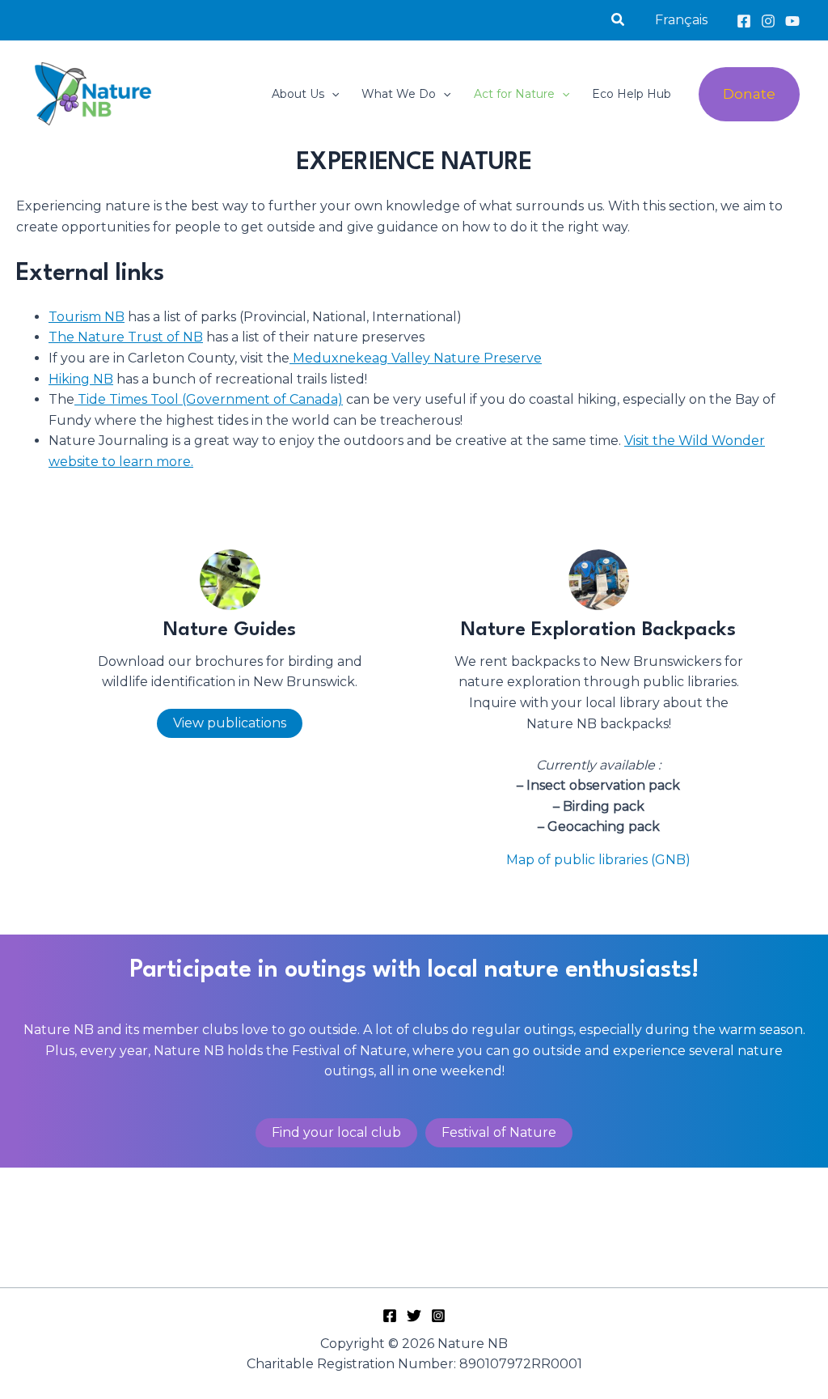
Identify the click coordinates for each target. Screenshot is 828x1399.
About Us (298, 94)
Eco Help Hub (631, 94)
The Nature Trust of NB (126, 337)
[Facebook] (744, 21)
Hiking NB (81, 379)
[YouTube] (792, 21)
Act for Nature (514, 94)
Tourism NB (87, 316)
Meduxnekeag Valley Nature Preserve (415, 358)
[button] (618, 20)
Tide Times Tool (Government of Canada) (208, 399)
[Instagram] (768, 21)
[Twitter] (414, 1315)
